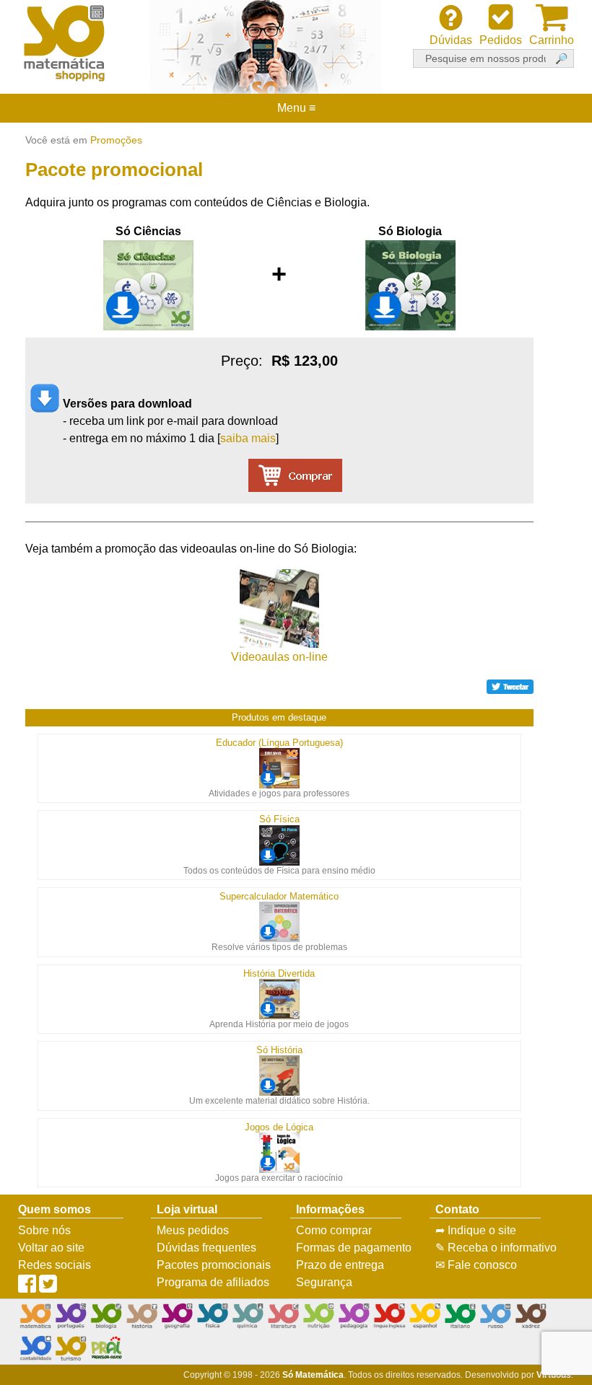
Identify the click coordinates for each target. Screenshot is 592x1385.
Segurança (324, 1282)
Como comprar (334, 1230)
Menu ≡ (296, 108)
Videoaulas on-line (279, 657)
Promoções (116, 140)
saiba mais (248, 438)
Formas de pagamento (354, 1247)
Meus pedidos (193, 1230)
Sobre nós (44, 1230)
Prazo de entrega (340, 1265)
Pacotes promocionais (214, 1265)
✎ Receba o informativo (496, 1247)
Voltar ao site (51, 1247)
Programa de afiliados (213, 1282)
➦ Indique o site (475, 1230)
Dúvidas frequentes (206, 1247)
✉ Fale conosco (476, 1265)
